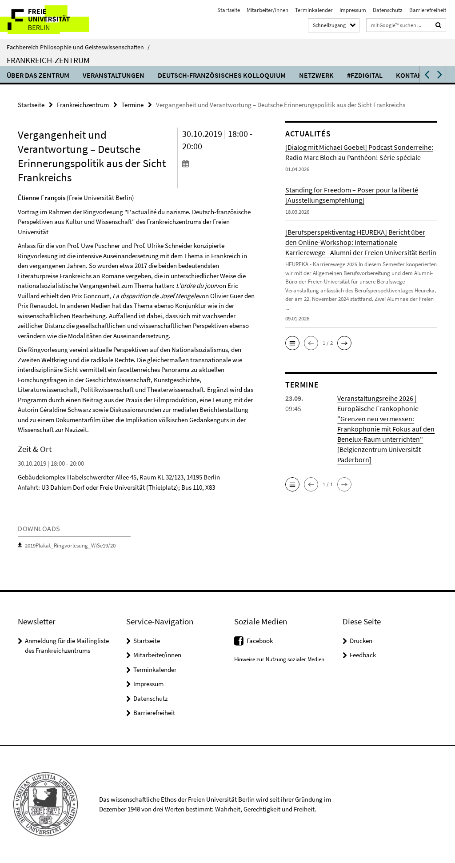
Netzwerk (316, 75)
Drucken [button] (361, 640)
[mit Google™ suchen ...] (438, 25)
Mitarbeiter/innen (267, 10)
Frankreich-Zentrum (48, 60)
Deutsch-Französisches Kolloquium (222, 75)
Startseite (228, 10)
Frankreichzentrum (83, 104)
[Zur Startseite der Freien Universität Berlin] (59, 19)
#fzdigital (365, 75)
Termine (132, 104)
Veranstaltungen (113, 75)
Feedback (363, 655)
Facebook (260, 640)
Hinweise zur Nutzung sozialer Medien (279, 659)
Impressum (352, 10)
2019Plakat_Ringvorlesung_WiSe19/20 (70, 545)
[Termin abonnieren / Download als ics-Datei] (219, 163)
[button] (426, 74)
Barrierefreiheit (427, 10)
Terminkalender (314, 10)
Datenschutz (388, 10)
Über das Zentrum (38, 75)
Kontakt (411, 75)
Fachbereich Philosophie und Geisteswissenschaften (78, 47)
